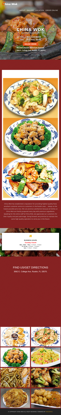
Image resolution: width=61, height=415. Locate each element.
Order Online (52, 10)
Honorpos (49, 411)
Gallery (30, 10)
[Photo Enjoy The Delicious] (15, 336)
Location (40, 10)
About (22, 10)
